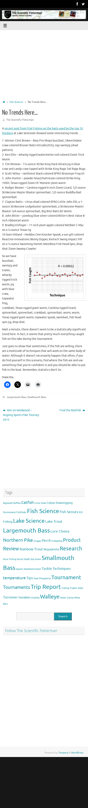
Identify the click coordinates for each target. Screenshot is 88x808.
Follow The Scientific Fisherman (31, 630)
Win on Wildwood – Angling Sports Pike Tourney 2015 (21, 415)
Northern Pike (18, 540)
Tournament (66, 577)
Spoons (19, 569)
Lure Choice (60, 531)
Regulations (51, 549)
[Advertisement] (44, 64)
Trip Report (46, 587)
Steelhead (29, 569)
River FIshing (9, 559)
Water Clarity (66, 597)
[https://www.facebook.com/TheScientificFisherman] (77, 4)
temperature (14, 578)
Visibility (35, 597)
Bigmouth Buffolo (12, 503)
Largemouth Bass (16, 397)
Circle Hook (40, 503)
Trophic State (76, 588)
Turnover (10, 597)
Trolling (65, 588)
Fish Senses (69, 512)
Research (71, 548)
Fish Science (16, 102)
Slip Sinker (35, 559)
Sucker (37, 569)
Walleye (50, 596)
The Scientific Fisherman (20, 119)
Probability (57, 541)
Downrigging (64, 503)
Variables (24, 597)
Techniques (62, 569)
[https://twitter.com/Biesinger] (83, 4)
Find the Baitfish (71, 410)
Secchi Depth (23, 559)
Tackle (47, 569)
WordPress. (77, 752)
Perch (46, 540)
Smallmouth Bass (36, 397)
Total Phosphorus (42, 578)
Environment (9, 512)
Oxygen (37, 541)
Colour (51, 503)
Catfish (27, 502)
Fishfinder (21, 512)
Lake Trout (53, 521)
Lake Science (29, 520)
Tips (29, 578)
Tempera (63, 752)
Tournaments (16, 587)
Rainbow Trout (31, 549)
